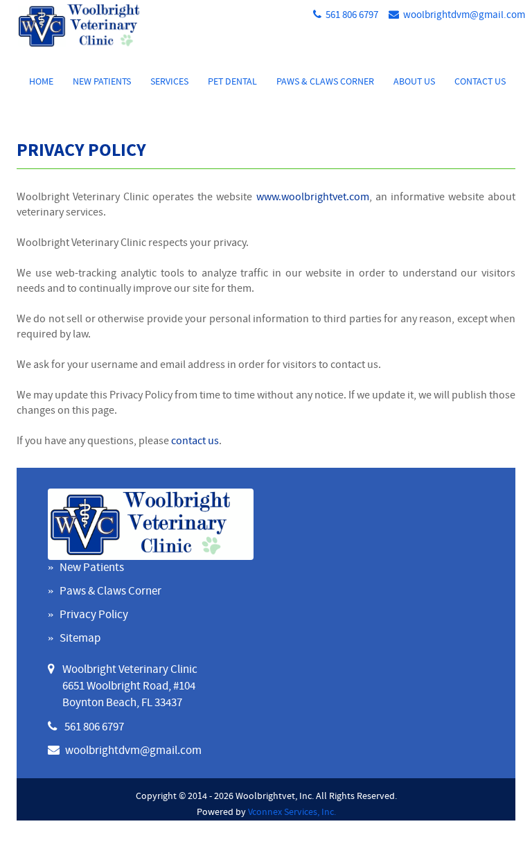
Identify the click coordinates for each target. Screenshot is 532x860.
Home (41, 82)
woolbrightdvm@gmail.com (464, 15)
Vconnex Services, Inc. (292, 812)
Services (169, 82)
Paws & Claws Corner (325, 82)
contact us (195, 441)
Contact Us (480, 82)
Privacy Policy (94, 615)
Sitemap (80, 639)
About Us (414, 82)
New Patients (102, 82)
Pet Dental (232, 82)
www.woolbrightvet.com (312, 197)
